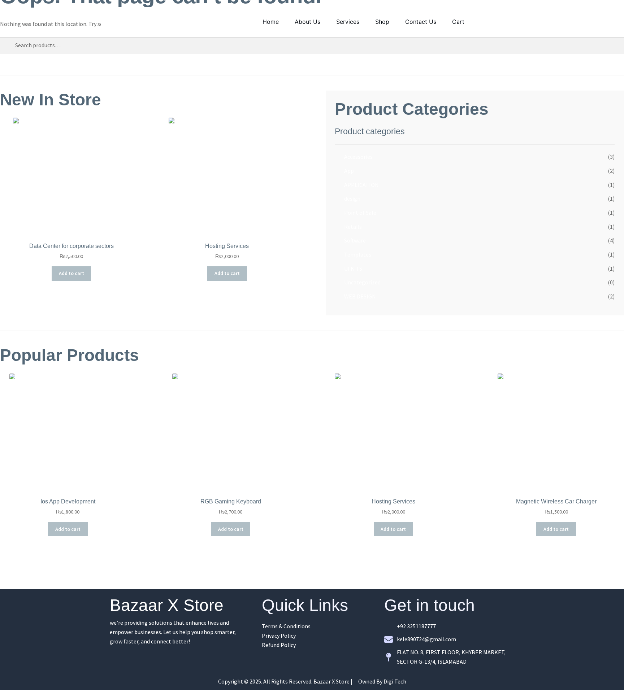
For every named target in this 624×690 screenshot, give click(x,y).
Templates (357, 254)
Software (355, 240)
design (352, 198)
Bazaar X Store (167, 605)
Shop (382, 21)
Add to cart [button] (71, 273)
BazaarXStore (144, 21)
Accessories (358, 156)
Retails (353, 226)
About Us (307, 21)
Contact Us (420, 21)
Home (271, 21)
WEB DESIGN (360, 296)
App (349, 170)
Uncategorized (362, 282)
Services (347, 21)
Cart (458, 21)
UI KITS (353, 268)
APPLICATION (361, 184)
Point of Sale (360, 212)
